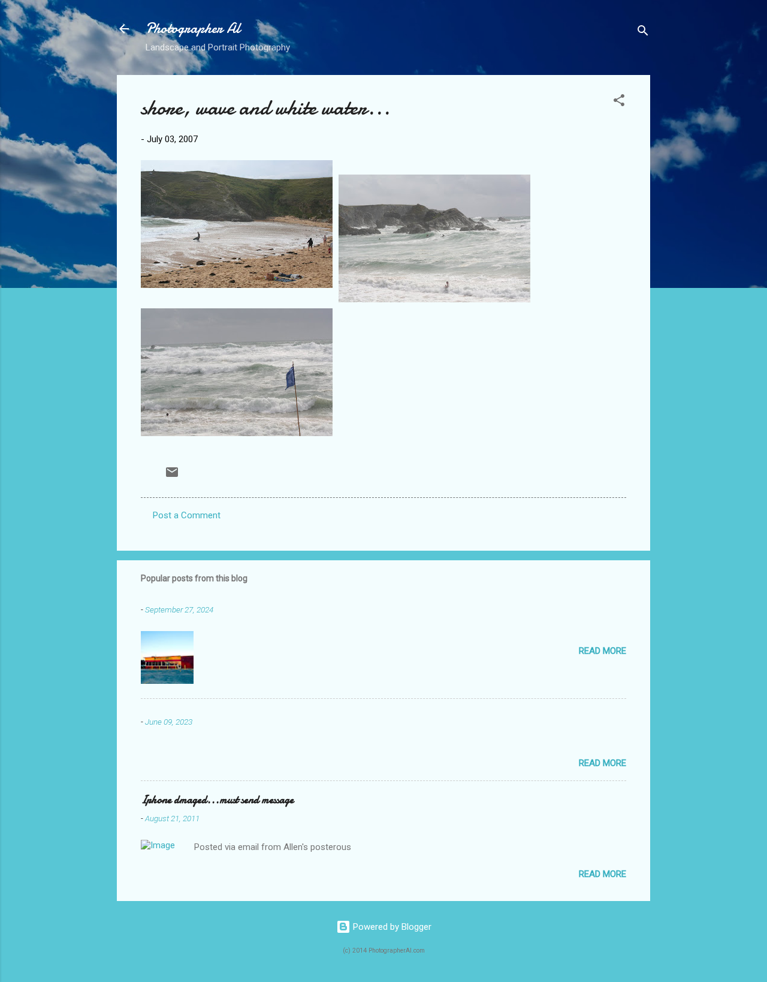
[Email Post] (172, 476)
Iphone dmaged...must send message (217, 799)
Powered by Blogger (391, 926)
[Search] (643, 32)
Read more (602, 650)
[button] (619, 102)
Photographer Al (193, 28)
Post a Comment (187, 515)
